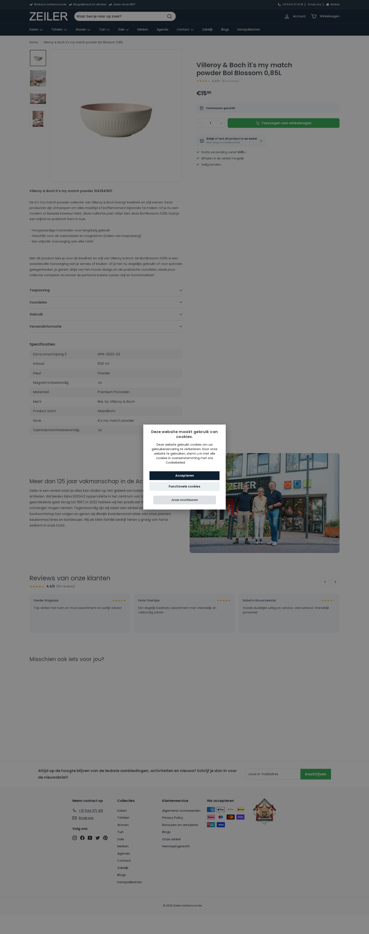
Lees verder (195, 462)
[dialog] (184, 467)
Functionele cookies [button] (184, 486)
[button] (184, 500)
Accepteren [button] (184, 475)
